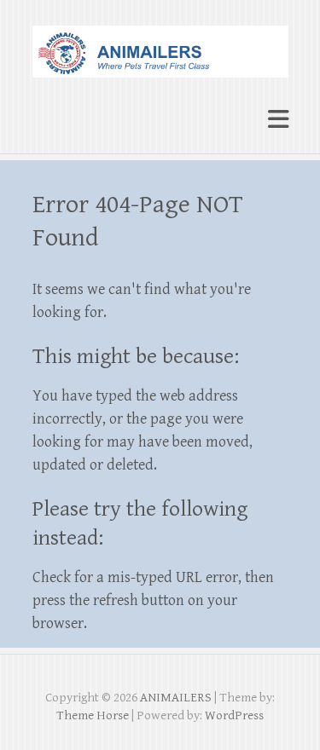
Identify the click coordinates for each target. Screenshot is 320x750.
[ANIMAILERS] (160, 44)
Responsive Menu (278, 119)
